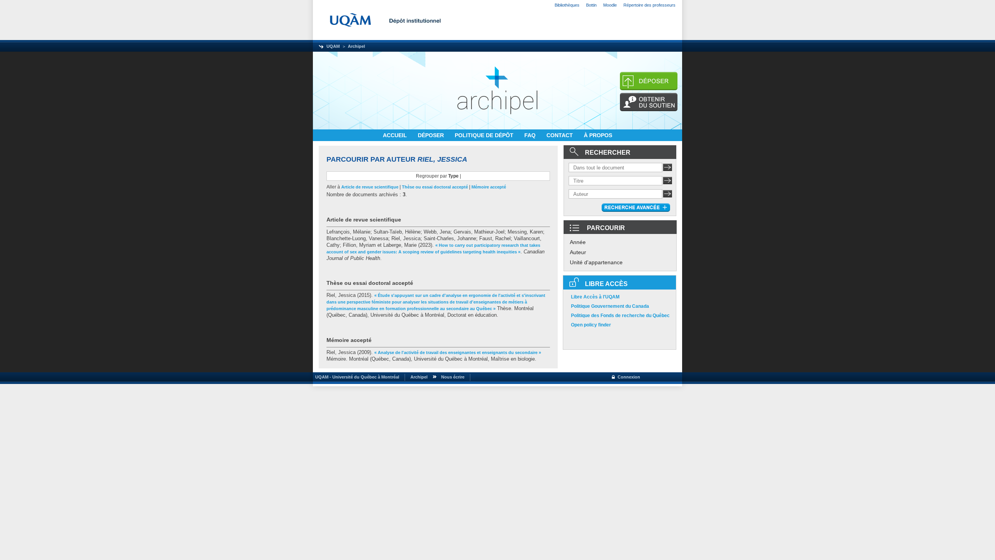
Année (578, 242)
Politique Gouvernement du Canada (610, 306)
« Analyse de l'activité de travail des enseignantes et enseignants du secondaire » (457, 352)
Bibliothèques (567, 5)
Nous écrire (452, 377)
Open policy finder (591, 325)
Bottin (591, 5)
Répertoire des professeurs (649, 5)
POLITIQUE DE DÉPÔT (485, 135)
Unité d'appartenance (596, 262)
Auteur (578, 252)
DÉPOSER (431, 135)
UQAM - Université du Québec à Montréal (356, 377)
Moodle (610, 5)
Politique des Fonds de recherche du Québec (620, 315)
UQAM (333, 46)
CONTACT (560, 135)
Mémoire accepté (488, 187)
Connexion (629, 377)
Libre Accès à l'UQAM (595, 297)
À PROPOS (598, 135)
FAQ (530, 135)
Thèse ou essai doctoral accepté (435, 187)
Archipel (356, 46)
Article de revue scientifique (369, 187)
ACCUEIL (395, 135)
